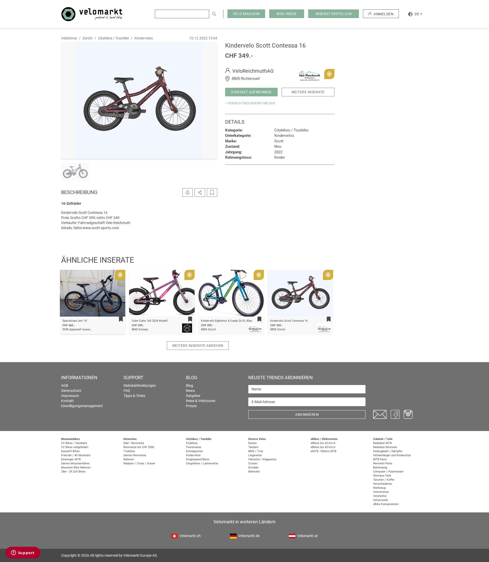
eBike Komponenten (386, 504)
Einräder (253, 467)
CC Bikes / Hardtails (74, 443)
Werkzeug (379, 488)
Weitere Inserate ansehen (197, 346)
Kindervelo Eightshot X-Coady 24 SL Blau (226, 320)
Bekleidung (380, 467)
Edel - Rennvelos (134, 443)
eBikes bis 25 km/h (323, 443)
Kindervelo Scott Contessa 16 (289, 320)
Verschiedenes (382, 483)
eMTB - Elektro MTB (323, 451)
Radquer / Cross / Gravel (139, 463)
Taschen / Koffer (384, 479)
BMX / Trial (255, 451)
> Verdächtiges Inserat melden (250, 103)
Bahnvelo (254, 471)
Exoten (252, 443)
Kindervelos (193, 455)
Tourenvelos (193, 447)
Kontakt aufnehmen (251, 92)
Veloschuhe (380, 500)
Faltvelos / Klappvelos (262, 459)
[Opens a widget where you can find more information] (22, 553)
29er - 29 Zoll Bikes (73, 471)
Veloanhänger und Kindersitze (392, 455)
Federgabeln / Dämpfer (387, 451)
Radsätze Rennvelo (385, 447)
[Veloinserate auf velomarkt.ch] (92, 14)
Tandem (253, 447)
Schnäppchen (194, 451)
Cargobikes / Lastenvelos (202, 463)
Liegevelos (255, 455)
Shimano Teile (382, 475)
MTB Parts (380, 459)
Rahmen (129, 459)
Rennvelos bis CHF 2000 (139, 447)
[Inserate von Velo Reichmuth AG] (309, 73)
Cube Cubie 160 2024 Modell (150, 320)
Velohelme (380, 496)
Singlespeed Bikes (197, 459)
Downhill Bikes (70, 451)
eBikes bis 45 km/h (323, 447)
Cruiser (252, 463)
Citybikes (192, 443)
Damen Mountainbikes (75, 463)
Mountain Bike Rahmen (76, 467)
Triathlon (129, 451)
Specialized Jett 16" (75, 320)
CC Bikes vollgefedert (74, 447)
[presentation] (70, 294)
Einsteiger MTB (71, 459)
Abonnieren (307, 414)
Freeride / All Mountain (75, 455)
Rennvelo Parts (382, 463)
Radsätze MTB (382, 443)
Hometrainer (381, 492)
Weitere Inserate (308, 92)
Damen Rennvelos (135, 455)
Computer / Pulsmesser (388, 471)
